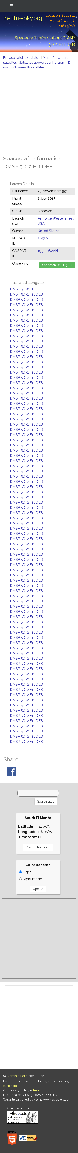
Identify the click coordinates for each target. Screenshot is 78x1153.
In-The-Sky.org (22, 18)
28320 (43, 238)
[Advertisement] (39, 111)
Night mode (32, 879)
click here (10, 1086)
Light (26, 872)
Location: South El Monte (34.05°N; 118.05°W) (60, 20)
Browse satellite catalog (22, 58)
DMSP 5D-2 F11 (22, 289)
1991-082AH (48, 251)
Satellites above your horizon (42, 63)
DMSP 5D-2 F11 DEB (26, 294)
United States (48, 231)
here (36, 1090)
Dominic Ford (17, 1076)
